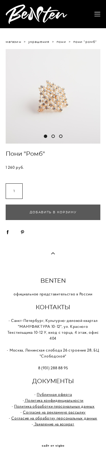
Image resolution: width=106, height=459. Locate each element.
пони (61, 41)
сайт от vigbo (53, 445)
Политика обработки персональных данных (54, 406)
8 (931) (44, 367)
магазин (13, 41)
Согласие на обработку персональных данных (54, 418)
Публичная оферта (54, 394)
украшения (38, 41)
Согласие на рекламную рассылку (54, 412)
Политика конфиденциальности (54, 400)
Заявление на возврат (53, 424)
